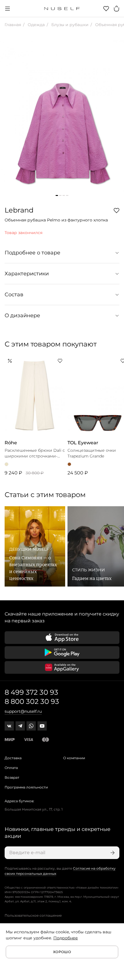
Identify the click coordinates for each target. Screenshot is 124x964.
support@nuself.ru (23, 711)
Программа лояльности (26, 787)
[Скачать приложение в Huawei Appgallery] (62, 667)
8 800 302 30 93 (32, 701)
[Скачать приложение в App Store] (62, 637)
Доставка (13, 758)
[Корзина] (116, 8)
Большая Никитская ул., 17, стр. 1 (34, 809)
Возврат (12, 777)
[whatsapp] (31, 726)
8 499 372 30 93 (31, 692)
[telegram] (20, 726)
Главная (13, 24)
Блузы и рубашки (69, 24)
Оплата (11, 768)
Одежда (36, 24)
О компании (74, 758)
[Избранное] (106, 8)
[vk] (9, 726)
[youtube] (42, 726)
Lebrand (19, 210)
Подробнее (65, 937)
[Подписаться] (112, 853)
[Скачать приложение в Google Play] (62, 652)
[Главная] (62, 8)
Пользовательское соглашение (33, 915)
